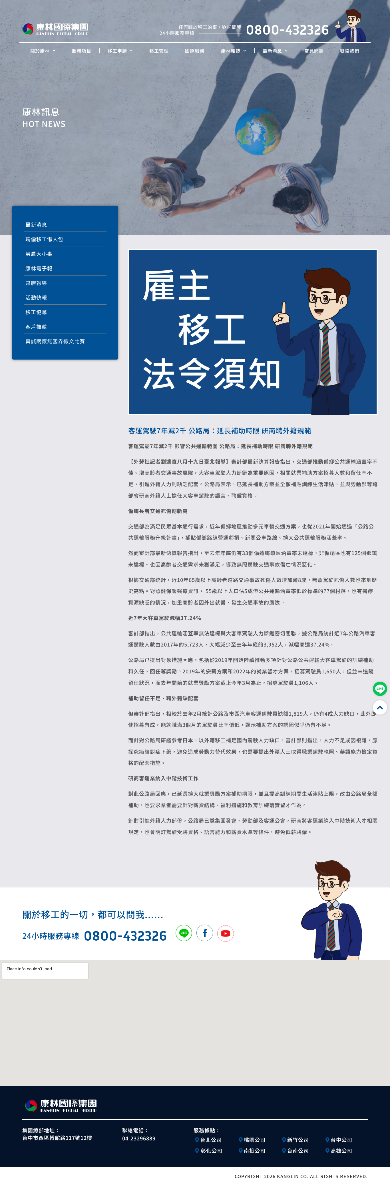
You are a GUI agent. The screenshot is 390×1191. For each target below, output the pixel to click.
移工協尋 (36, 312)
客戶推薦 (36, 326)
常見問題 (314, 50)
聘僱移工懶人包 (44, 239)
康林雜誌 (230, 50)
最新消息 (272, 50)
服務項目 (81, 50)
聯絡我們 (349, 50)
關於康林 (40, 50)
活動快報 (36, 297)
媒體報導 (36, 282)
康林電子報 (39, 268)
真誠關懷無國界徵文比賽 (55, 341)
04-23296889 (139, 1138)
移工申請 (117, 50)
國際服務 (194, 50)
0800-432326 (287, 29)
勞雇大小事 (39, 253)
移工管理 (159, 50)
